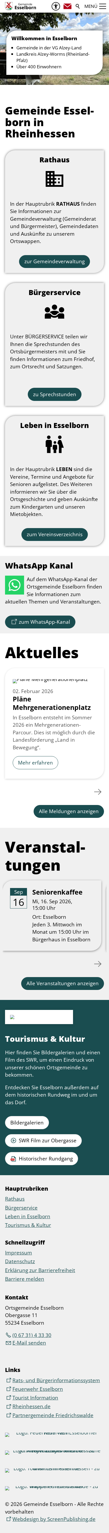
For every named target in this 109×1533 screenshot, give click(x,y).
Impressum (18, 1252)
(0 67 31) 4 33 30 (31, 1335)
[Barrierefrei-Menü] (56, 6)
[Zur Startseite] (20, 6)
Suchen (78, 6)
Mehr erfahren (35, 762)
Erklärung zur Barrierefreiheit (40, 1270)
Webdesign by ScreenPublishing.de (54, 1519)
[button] (67, 6)
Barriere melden (24, 1279)
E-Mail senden (29, 1342)
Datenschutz (20, 1261)
